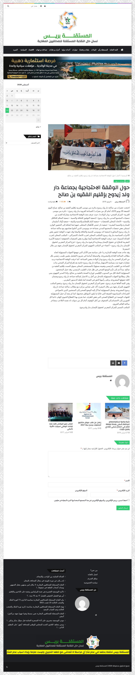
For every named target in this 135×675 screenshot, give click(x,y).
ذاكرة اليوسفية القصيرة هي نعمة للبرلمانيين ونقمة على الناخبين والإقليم (36, 592)
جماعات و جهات (41, 50)
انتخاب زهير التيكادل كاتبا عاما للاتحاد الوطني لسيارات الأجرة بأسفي (61, 426)
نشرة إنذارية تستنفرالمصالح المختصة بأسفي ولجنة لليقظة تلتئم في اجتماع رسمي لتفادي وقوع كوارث (117, 425)
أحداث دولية (66, 50)
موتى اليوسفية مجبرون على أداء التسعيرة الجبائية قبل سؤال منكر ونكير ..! (35, 620)
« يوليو (38, 127)
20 (21, 110)
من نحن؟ (94, 570)
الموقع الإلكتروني (81, 490)
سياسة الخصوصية (91, 583)
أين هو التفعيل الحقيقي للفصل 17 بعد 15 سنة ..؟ (45, 596)
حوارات (75, 50)
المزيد (15, 50)
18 (33, 110)
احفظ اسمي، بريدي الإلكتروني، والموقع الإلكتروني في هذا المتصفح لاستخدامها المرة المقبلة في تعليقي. (90, 500)
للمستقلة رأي (103, 50)
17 (38, 110)
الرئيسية (124, 175)
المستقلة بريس (120, 202)
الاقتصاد (31, 50)
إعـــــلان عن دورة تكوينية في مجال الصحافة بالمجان (44, 581)
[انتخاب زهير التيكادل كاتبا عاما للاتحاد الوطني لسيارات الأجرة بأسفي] (60, 412)
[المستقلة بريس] (67, 21)
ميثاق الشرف (92, 578)
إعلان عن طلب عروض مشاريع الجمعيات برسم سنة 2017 (89, 424)
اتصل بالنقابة (93, 574)
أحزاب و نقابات (54, 50)
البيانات (93, 50)
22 (12, 110)
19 (27, 110)
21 (17, 110)
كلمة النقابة (114, 50)
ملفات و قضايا (84, 50)
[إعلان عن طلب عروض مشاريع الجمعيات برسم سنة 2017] (89, 411)
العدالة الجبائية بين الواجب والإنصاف (50, 576)
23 (7, 110)
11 (33, 105)
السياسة (24, 50)
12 (27, 105)
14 (17, 105)
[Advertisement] (89, 101)
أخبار (118, 175)
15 (12, 105)
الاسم (127, 480)
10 (38, 105)
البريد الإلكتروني (123, 490)
